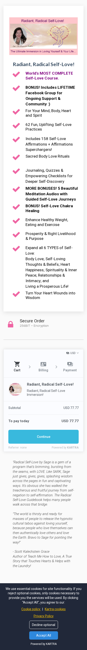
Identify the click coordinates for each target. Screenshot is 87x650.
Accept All (43, 635)
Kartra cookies (55, 609)
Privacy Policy (44, 616)
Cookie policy (31, 609)
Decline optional (43, 625)
